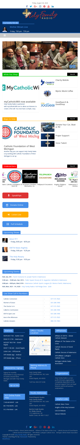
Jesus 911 (13, 239)
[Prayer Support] (47, 135)
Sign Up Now (14, 385)
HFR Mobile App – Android (12, 355)
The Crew (11, 66)
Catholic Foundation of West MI (13, 185)
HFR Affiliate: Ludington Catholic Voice (44, 433)
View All (72, 74)
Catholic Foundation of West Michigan (19, 147)
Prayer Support (62, 135)
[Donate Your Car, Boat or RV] (47, 124)
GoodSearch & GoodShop (62, 103)
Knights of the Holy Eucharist (64, 407)
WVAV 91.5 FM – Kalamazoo (13, 339)
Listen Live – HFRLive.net (12, 351)
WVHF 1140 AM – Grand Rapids (14, 348)
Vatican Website (60, 414)
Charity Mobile (62, 80)
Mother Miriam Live (19, 27)
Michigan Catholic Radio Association (67, 433)
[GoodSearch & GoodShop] (47, 101)
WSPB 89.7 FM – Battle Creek (14, 336)
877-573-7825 (55, 299)
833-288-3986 (55, 303)
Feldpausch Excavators (43, 184)
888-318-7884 (55, 321)
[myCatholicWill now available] (20, 79)
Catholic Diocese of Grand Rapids (68, 430)
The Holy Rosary (16, 256)
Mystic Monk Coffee (64, 91)
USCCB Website (60, 411)
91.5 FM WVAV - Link (10, 409)
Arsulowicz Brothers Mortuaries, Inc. (28, 185)
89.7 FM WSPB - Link (11, 406)
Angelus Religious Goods (58, 185)
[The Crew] (40, 42)
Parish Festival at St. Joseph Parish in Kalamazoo (29, 277)
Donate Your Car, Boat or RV (66, 125)
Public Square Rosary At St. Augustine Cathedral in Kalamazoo (46, 280)
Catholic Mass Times (62, 404)
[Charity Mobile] (47, 79)
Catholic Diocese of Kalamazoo (65, 352)
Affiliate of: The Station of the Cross (46, 430)
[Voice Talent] (47, 142)
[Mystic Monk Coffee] (47, 90)
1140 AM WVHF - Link (11, 402)
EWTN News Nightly (18, 248)
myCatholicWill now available (20, 101)
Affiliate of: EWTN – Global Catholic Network (21, 430)
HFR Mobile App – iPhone (12, 358)
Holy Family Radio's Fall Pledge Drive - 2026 (36, 287)
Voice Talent (61, 143)
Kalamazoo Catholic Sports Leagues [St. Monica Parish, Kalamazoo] (48, 283)
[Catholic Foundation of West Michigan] (20, 124)
